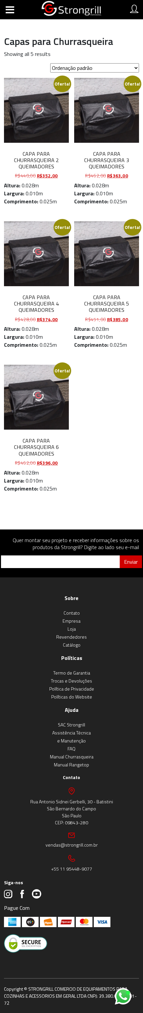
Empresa (71, 620)
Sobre (71, 598)
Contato (72, 612)
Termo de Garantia (71, 672)
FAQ (71, 748)
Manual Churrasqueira (71, 756)
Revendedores (71, 636)
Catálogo (71, 644)
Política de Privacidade (71, 688)
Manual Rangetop (71, 764)
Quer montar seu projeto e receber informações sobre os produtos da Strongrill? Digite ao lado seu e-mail (76, 543)
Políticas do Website (71, 696)
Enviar (131, 562)
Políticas (71, 658)
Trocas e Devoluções (71, 680)
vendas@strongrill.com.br (72, 844)
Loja (72, 628)
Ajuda (71, 710)
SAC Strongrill (71, 724)
